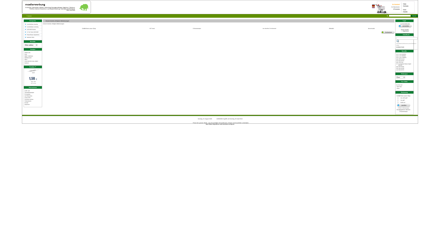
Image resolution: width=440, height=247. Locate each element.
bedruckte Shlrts (30, 37)
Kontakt (405, 11)
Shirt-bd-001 (401, 66)
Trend (400, 108)
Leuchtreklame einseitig (32, 24)
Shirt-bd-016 (401, 60)
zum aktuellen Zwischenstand (269, 28)
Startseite (29, 16)
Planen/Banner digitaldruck (33, 34)
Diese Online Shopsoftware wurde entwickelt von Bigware (220, 124)
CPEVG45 (400, 62)
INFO (26, 59)
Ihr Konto (405, 6)
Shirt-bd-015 (401, 69)
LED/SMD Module (31, 29)
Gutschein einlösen (29, 99)
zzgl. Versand (33, 83)
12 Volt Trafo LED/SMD (32, 32)
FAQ (26, 54)
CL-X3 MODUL (402, 55)
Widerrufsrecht (28, 101)
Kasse (404, 9)
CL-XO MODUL (402, 54)
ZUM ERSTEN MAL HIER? (31, 61)
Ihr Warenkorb (396, 4)
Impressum (27, 104)
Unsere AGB (27, 97)
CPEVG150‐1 (401, 59)
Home (404, 3)
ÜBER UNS (27, 52)
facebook (27, 63)
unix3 (33, 72)
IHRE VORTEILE (29, 56)
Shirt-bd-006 (401, 68)
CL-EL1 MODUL (402, 57)
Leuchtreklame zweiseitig (33, 26)
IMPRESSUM (28, 57)
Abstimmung (405, 108)
